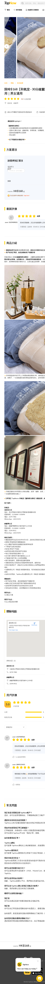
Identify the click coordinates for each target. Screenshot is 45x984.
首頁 (5, 83)
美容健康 (20, 83)
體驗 (12, 83)
